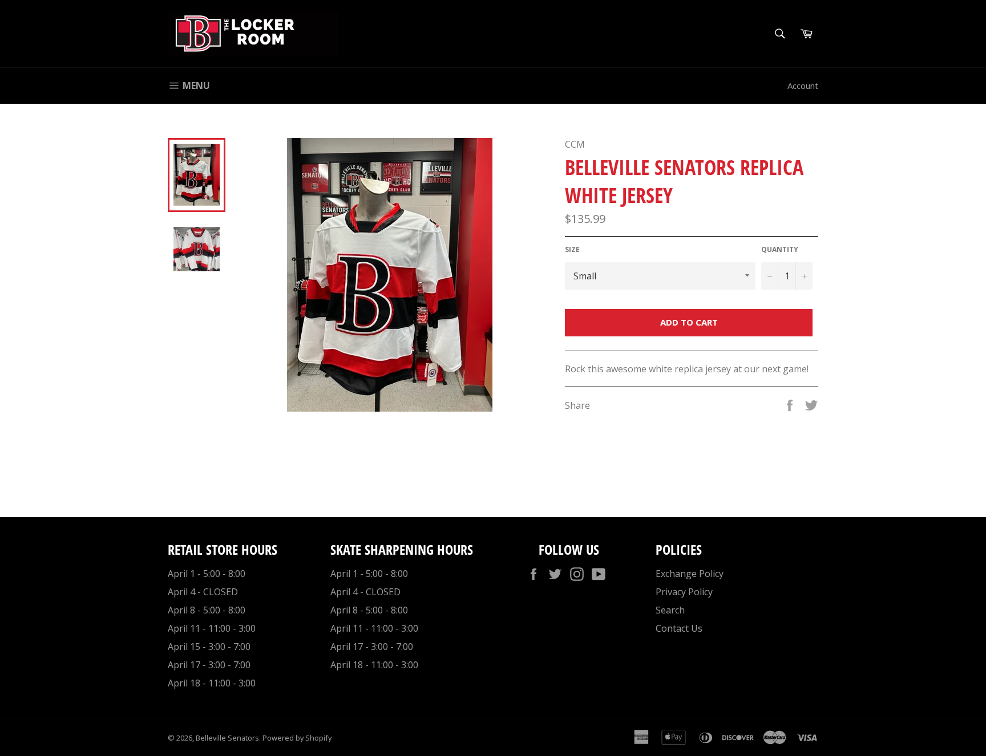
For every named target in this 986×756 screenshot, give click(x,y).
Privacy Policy (684, 592)
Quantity (779, 249)
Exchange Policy (690, 573)
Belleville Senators (227, 738)
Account (802, 85)
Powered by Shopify (297, 738)
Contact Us (679, 628)
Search (670, 610)
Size (572, 249)
